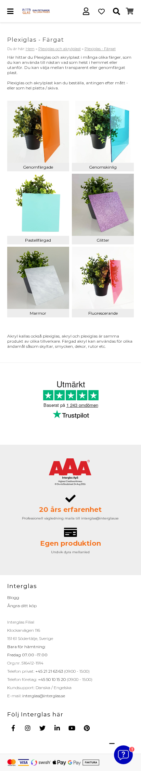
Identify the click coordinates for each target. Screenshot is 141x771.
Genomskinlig (103, 167)
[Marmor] (38, 278)
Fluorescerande (103, 313)
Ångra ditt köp (22, 605)
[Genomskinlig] (103, 132)
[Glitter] (103, 205)
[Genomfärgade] (38, 132)
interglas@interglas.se (43, 695)
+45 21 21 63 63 (48, 671)
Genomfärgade (38, 167)
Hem (30, 48)
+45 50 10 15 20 (51, 679)
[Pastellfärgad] (38, 205)
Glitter (103, 240)
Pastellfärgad (38, 240)
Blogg (13, 597)
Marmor (38, 313)
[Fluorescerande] (103, 278)
